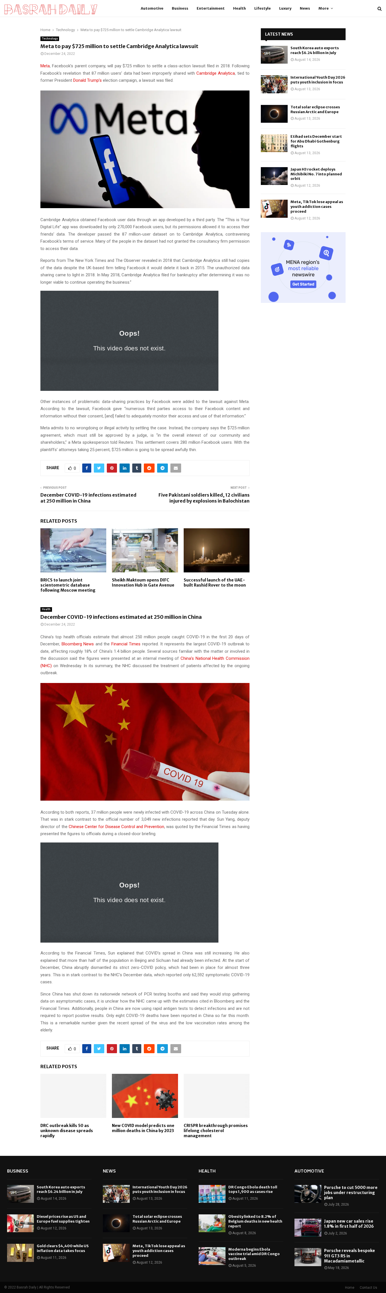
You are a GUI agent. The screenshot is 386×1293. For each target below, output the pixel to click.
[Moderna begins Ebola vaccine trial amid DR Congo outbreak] (212, 1256)
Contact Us (368, 1288)
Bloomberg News (78, 643)
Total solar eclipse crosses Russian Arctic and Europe (315, 109)
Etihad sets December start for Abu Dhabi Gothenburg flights (316, 141)
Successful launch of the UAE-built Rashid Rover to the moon (215, 582)
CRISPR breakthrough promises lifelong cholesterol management (216, 1130)
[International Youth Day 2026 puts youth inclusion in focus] (274, 84)
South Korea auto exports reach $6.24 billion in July (314, 50)
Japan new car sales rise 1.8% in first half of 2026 (349, 1224)
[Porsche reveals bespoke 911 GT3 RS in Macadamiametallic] (307, 1257)
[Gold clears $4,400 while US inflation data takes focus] (20, 1253)
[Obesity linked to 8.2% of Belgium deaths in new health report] (212, 1223)
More (323, 8)
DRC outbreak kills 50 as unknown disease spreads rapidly (66, 1130)
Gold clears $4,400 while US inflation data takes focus (63, 1248)
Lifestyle (262, 8)
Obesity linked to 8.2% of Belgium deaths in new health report (255, 1221)
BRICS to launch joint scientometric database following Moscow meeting (68, 585)
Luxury (285, 8)
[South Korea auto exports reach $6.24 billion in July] (274, 55)
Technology (50, 38)
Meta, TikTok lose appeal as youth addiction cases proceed (316, 206)
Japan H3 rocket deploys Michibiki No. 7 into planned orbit (316, 174)
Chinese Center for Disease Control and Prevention (116, 826)
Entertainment (211, 8)
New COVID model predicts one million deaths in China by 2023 (143, 1128)
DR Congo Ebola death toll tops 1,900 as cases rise (252, 1189)
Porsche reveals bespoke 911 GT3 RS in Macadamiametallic (349, 1255)
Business (180, 8)
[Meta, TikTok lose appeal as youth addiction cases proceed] (274, 208)
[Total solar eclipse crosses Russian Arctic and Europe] (274, 114)
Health (239, 8)
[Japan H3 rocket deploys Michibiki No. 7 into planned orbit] (274, 176)
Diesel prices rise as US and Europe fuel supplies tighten (63, 1219)
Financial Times (126, 643)
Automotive (152, 8)
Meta (45, 65)
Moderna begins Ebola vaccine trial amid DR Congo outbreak (254, 1254)
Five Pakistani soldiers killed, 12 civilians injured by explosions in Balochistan (204, 498)
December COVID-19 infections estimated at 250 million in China (88, 498)
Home (349, 1288)
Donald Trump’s (87, 80)
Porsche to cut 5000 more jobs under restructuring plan (351, 1192)
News (305, 8)
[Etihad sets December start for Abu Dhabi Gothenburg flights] (274, 143)
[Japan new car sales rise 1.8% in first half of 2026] (307, 1227)
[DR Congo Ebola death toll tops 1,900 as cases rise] (212, 1194)
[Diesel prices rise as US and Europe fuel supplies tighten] (20, 1223)
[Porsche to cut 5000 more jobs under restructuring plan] (307, 1194)
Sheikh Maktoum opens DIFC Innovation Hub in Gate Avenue (143, 582)
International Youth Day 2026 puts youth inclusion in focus (317, 80)
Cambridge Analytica (215, 73)
